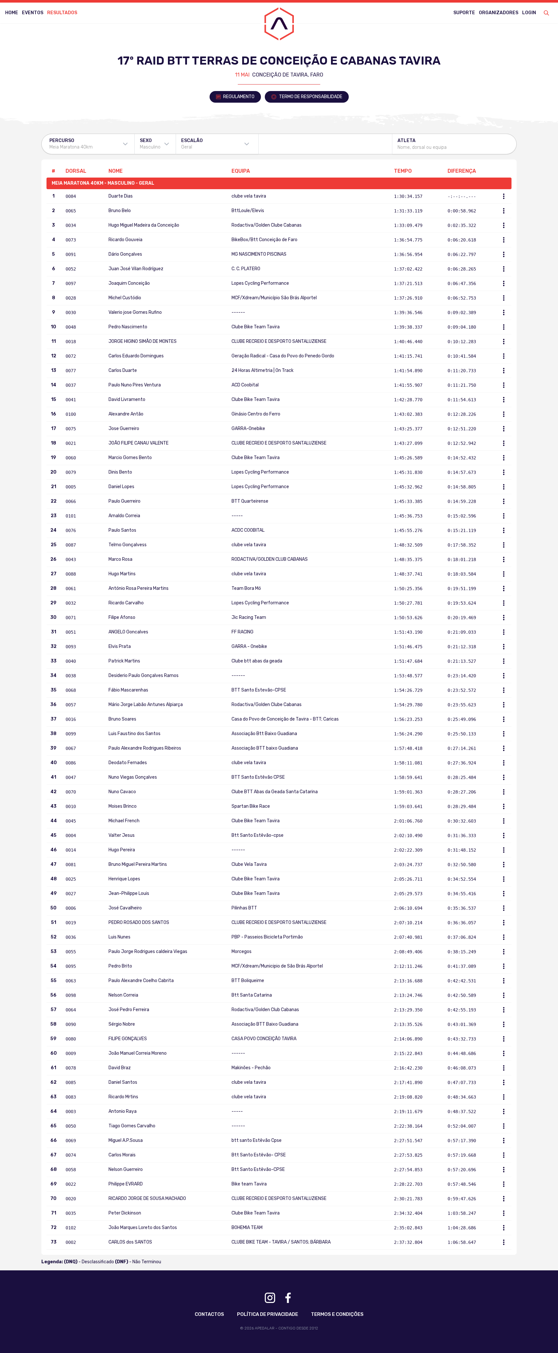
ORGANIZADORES (498, 12)
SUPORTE (464, 12)
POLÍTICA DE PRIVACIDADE (267, 1314)
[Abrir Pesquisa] (546, 12)
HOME (11, 12)
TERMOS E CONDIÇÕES (337, 1314)
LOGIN (529, 12)
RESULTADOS (62, 12)
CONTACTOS (209, 1314)
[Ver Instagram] (270, 1298)
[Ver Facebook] (288, 1298)
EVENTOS (32, 12)
